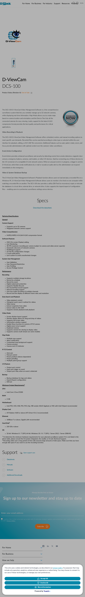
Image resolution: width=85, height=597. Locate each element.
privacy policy (57, 568)
